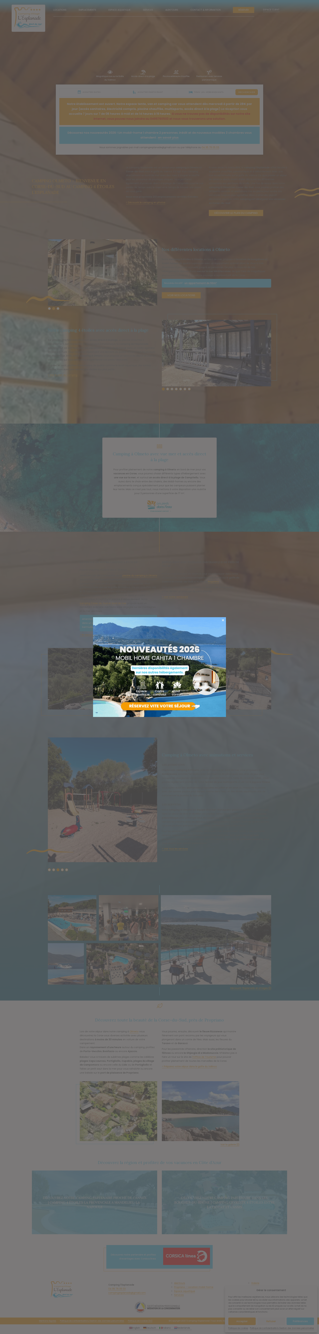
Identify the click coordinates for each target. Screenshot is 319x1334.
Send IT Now (224, 621)
